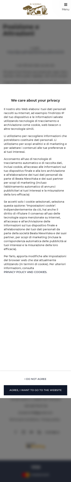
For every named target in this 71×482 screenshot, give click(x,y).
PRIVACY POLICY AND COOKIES (25, 272)
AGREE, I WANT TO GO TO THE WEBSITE (35, 390)
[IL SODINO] (35, 10)
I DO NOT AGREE (35, 378)
